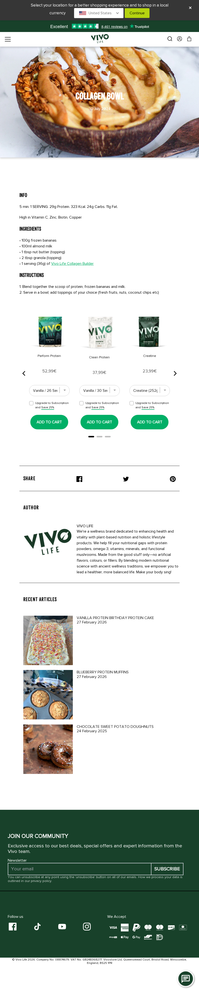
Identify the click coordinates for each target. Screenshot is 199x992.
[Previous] (24, 373)
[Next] (175, 373)
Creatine (149, 356)
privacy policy (41, 881)
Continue (137, 13)
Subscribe (167, 869)
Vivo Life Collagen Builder (72, 263)
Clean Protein (99, 357)
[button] (99, 13)
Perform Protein (49, 356)
